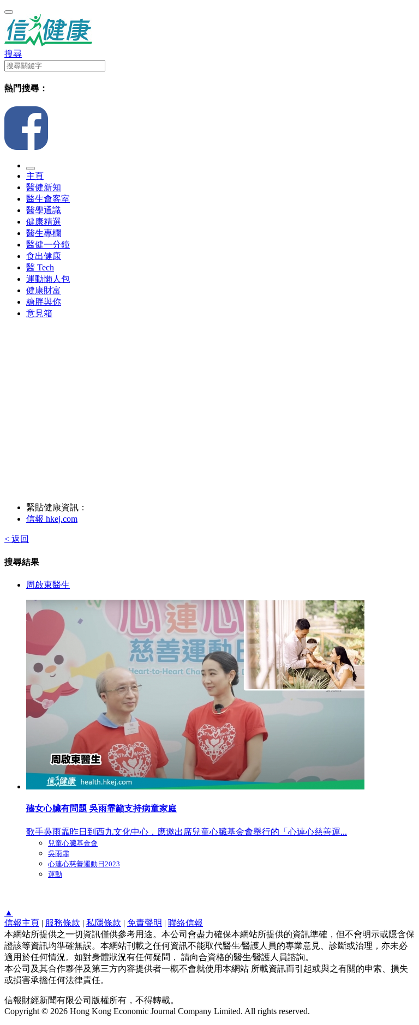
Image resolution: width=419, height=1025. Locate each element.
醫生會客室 (48, 198)
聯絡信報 (185, 922)
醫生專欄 (43, 233)
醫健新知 (43, 187)
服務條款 (62, 922)
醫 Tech (40, 267)
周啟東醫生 (48, 584)
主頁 (35, 175)
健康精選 (43, 221)
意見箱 (39, 313)
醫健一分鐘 (48, 244)
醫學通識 (43, 210)
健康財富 (43, 290)
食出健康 (43, 256)
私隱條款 (103, 922)
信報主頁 (21, 922)
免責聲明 (144, 922)
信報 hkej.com (51, 518)
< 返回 (16, 539)
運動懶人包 (48, 279)
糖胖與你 (43, 301)
